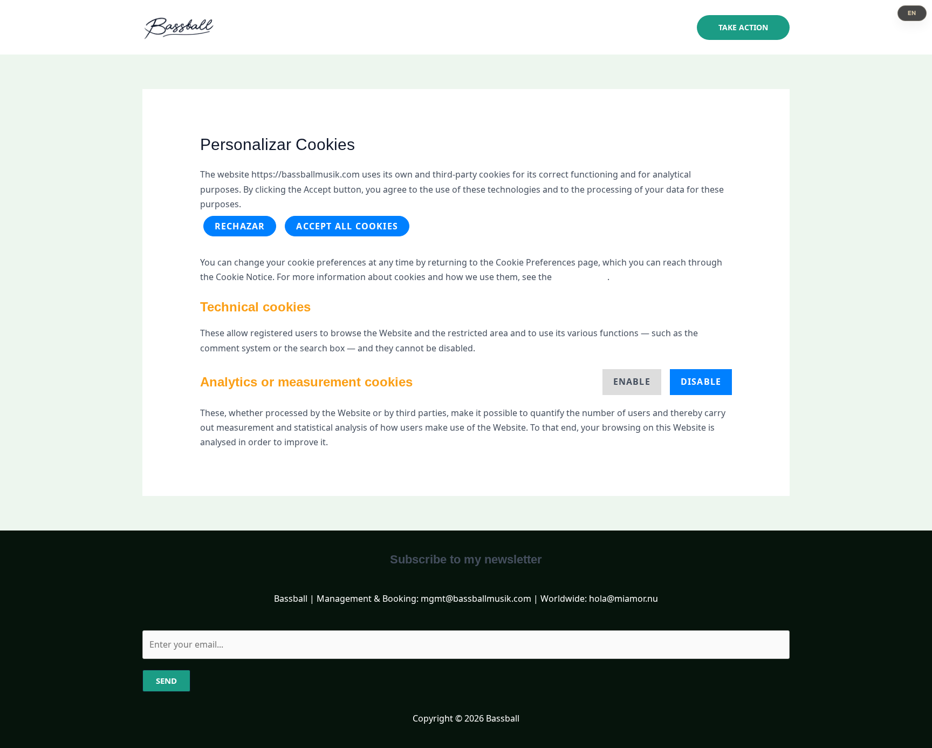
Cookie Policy (580, 277)
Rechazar (240, 226)
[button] (743, 27)
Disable (701, 381)
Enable (631, 381)
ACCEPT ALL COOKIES (347, 226)
